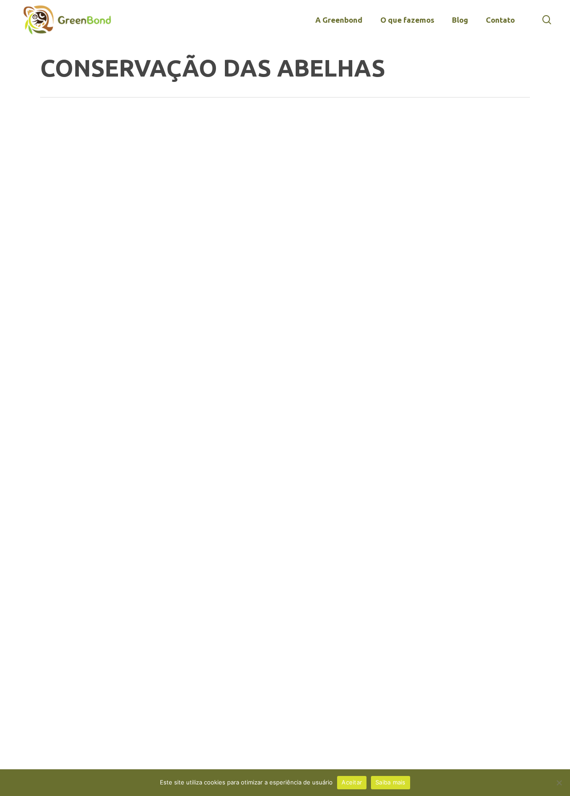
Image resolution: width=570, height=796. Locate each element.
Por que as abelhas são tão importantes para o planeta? (101, 185)
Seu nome (354, 400)
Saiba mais (390, 782)
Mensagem (356, 568)
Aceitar (352, 782)
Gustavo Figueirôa (109, 214)
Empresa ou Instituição (379, 442)
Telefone (354, 526)
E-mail (349, 484)
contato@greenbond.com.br (90, 436)
